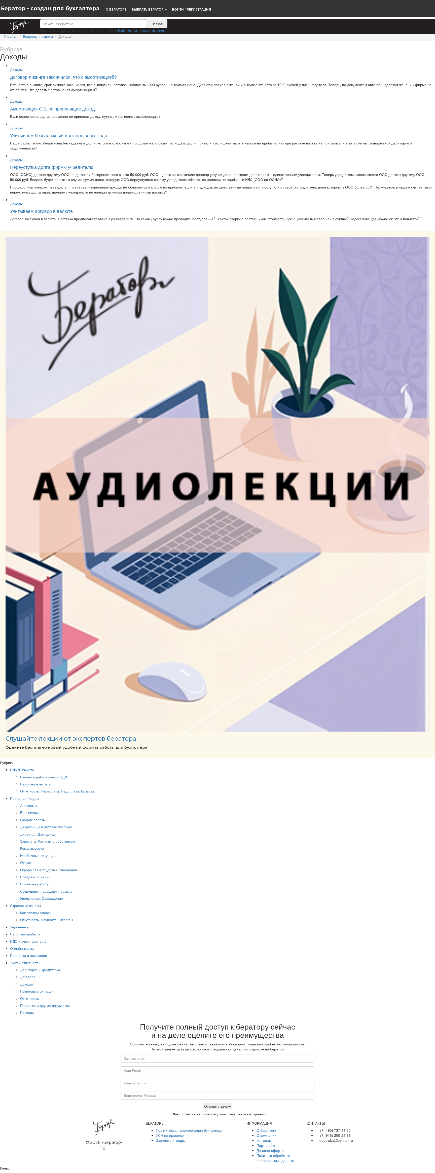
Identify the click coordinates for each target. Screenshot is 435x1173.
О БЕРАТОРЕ (116, 9)
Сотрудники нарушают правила (46, 891)
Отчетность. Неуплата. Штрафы (46, 919)
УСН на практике (170, 1135)
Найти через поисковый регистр (142, 30)
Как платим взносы (35, 912)
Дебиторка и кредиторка (40, 969)
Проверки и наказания (28, 955)
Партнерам (266, 1145)
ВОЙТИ (178, 9)
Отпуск (25, 862)
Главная (10, 36)
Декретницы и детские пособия (46, 826)
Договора (27, 976)
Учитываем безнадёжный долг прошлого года (58, 135)
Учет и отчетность (25, 962)
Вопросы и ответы (38, 36)
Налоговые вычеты (35, 783)
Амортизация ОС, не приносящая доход (52, 108)
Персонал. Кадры (24, 798)
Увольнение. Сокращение (41, 898)
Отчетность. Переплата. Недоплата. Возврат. (57, 790)
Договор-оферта (270, 1150)
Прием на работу (34, 883)
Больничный (30, 812)
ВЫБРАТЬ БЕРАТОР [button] (148, 9)
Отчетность (29, 998)
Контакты (264, 1140)
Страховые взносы (25, 905)
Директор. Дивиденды (38, 834)
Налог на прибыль (25, 933)
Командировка (32, 848)
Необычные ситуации (38, 855)
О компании (266, 1135)
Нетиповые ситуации (37, 991)
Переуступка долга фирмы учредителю (51, 167)
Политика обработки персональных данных (275, 1158)
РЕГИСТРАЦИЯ (199, 9)
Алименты (28, 805)
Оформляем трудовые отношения (48, 869)
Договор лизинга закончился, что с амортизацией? (63, 76)
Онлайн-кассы (22, 948)
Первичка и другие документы (45, 1005)
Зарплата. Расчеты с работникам (47, 841)
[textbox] (93, 23)
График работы (33, 819)
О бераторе (266, 1130)
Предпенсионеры (34, 876)
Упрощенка (19, 926)
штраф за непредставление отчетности (87, 30)
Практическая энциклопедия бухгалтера (189, 1130)
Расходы (27, 1012)
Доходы (16, 69)
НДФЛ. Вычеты (22, 769)
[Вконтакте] (308, 1147)
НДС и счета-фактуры (28, 941)
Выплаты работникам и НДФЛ (44, 776)
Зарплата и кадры (171, 1140)
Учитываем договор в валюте (41, 211)
